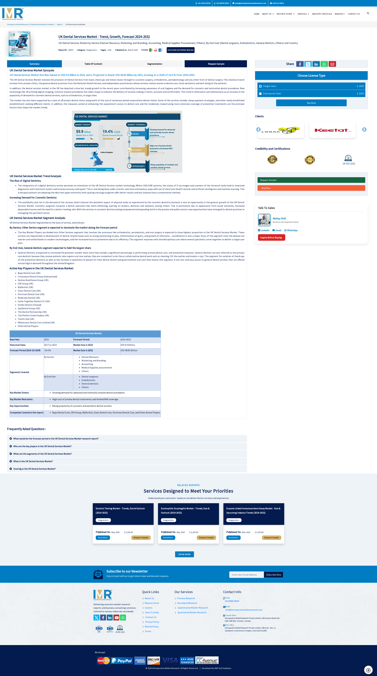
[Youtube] (116, 617)
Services (302, 14)
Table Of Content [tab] (93, 63)
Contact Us (150, 617)
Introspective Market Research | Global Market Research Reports (30, 24)
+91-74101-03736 (203, 3)
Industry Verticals (322, 14)
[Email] (332, 64)
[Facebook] (300, 64)
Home (256, 14)
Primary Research (186, 598)
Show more (184, 554)
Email (278, 230)
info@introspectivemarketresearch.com (243, 609)
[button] (258, 129)
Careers (148, 607)
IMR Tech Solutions (223, 668)
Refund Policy (152, 626)
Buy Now (311, 102)
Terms (148, 631)
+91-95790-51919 (222, 3)
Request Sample (268, 180)
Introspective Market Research (166, 668)
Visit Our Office (278, 3)
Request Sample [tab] (216, 63)
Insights (339, 14)
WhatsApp (292, 230)
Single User (313, 86)
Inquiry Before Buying (271, 237)
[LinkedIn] (316, 64)
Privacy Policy (152, 621)
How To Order (152, 612)
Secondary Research (187, 602)
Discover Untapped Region (181, 50)
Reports (59, 24)
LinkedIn (265, 230)
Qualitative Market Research (191, 612)
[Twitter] (308, 64)
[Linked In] (110, 617)
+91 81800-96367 (232, 601)
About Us (267, 14)
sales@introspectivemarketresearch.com (250, 3)
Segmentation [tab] (154, 63)
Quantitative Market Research (192, 607)
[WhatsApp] (324, 64)
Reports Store (285, 14)
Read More (103, 537)
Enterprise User (313, 93)
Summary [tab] (34, 63)
